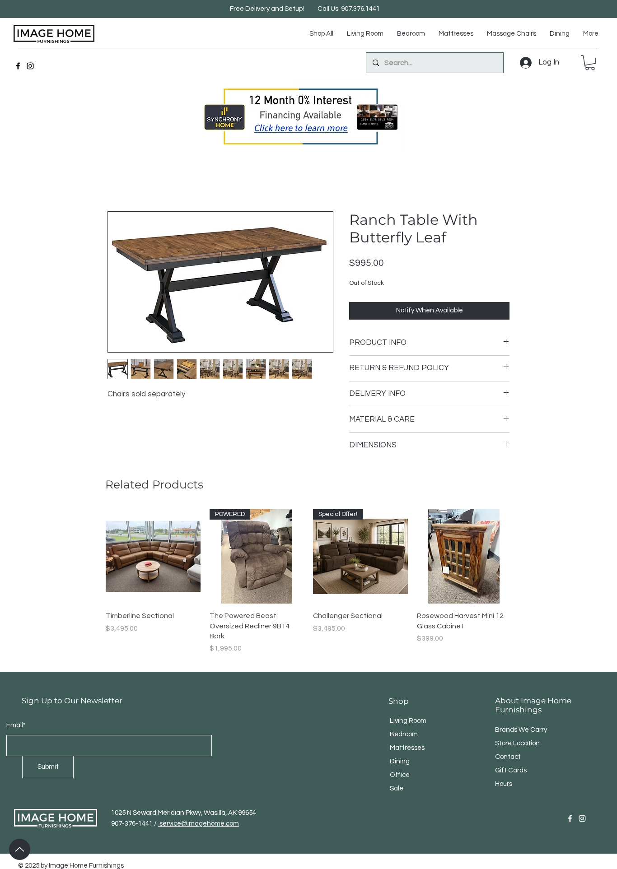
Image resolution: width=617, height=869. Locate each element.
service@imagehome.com (198, 803)
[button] (590, 62)
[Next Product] (524, 556)
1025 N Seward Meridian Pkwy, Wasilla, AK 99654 (183, 792)
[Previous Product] (92, 556)
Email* (16, 705)
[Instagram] (30, 65)
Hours (503, 763)
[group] (308, 576)
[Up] (19, 849)
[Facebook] (18, 65)
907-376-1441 (132, 803)
